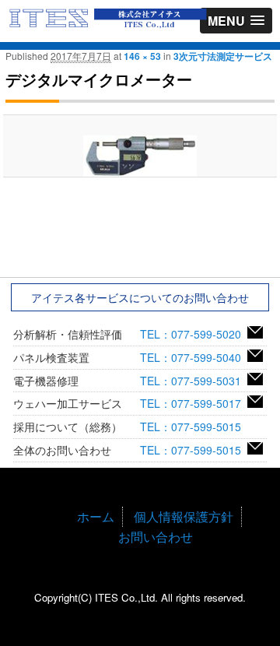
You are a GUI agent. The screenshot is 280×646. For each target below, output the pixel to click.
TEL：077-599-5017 (193, 403)
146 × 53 (142, 56)
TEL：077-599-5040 (193, 357)
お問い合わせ (155, 537)
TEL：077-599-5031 (193, 380)
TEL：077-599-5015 (193, 426)
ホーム (95, 516)
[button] (236, 20)
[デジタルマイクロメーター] (140, 156)
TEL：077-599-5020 (193, 334)
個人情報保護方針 (183, 516)
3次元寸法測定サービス (222, 56)
